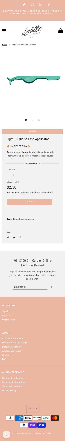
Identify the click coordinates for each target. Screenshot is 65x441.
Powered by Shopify (43, 433)
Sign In (5, 311)
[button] (26, 120)
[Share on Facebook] (9, 237)
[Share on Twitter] (14, 237)
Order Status (8, 319)
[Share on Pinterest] (20, 237)
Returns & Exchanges (12, 378)
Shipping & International (14, 382)
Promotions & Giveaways (15, 342)
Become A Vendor (11, 346)
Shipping (25, 192)
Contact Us (8, 355)
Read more (31, 163)
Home (4, 45)
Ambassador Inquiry (12, 351)
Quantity (11, 170)
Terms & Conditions (12, 386)
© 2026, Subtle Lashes (21, 433)
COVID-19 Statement (12, 338)
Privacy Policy (9, 390)
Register (6, 315)
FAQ (4, 359)
